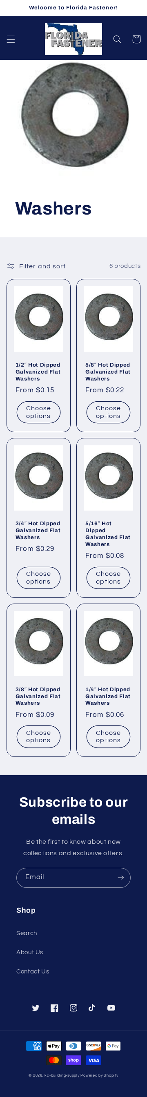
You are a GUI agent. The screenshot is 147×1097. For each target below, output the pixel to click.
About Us (29, 952)
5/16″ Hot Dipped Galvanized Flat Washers (108, 533)
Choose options (38, 412)
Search (26, 933)
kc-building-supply (62, 1075)
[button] (10, 39)
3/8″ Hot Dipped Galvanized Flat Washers (38, 696)
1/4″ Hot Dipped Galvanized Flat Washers (108, 696)
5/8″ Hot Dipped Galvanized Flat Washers (108, 372)
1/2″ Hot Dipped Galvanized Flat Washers (38, 372)
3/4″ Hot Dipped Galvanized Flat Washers (38, 530)
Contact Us (32, 972)
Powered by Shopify (99, 1075)
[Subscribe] (120, 878)
